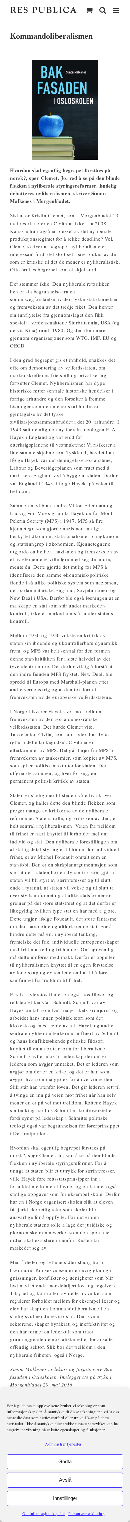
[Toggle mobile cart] (89, 10)
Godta (65, 1461)
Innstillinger (65, 1498)
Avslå (65, 1480)
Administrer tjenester (63, 1444)
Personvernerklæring (86, 1513)
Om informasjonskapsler (43, 1513)
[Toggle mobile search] (102, 10)
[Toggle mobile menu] (116, 10)
